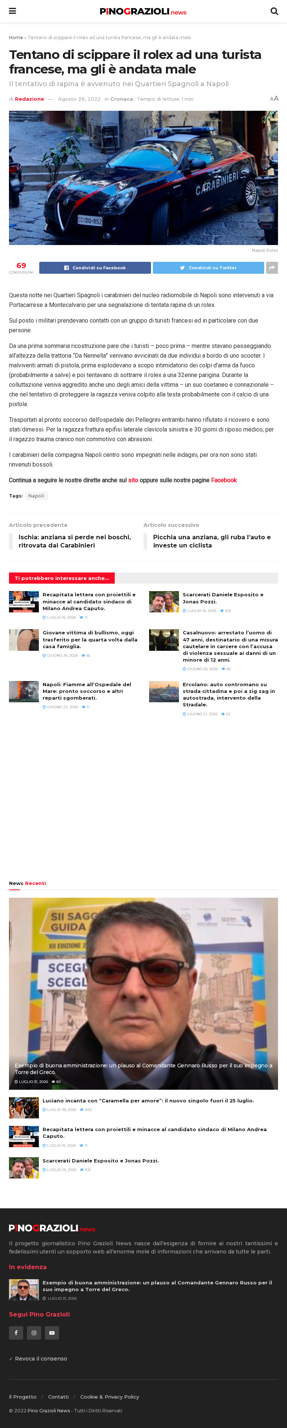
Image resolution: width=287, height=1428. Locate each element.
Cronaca (121, 99)
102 (227, 610)
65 (87, 655)
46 (228, 668)
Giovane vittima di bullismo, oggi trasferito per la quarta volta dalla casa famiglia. (90, 639)
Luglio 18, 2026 (61, 1109)
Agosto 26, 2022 (79, 99)
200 (88, 1109)
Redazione (29, 99)
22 (228, 714)
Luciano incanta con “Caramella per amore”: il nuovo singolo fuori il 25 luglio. (148, 1101)
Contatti (58, 1397)
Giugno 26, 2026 (202, 668)
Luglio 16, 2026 (61, 617)
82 (58, 1081)
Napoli (36, 496)
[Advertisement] (143, 802)
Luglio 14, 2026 (201, 610)
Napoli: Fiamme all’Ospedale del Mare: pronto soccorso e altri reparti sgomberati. (87, 691)
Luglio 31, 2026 (33, 1081)
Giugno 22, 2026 (62, 706)
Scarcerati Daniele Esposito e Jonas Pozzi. (101, 1161)
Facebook (224, 480)
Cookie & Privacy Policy (109, 1397)
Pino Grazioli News (49, 1410)
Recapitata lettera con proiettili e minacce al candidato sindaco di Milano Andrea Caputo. (89, 601)
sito (133, 480)
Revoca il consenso (41, 1358)
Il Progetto (23, 1397)
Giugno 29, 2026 (62, 655)
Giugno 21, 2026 (201, 714)
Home (16, 37)
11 (85, 617)
